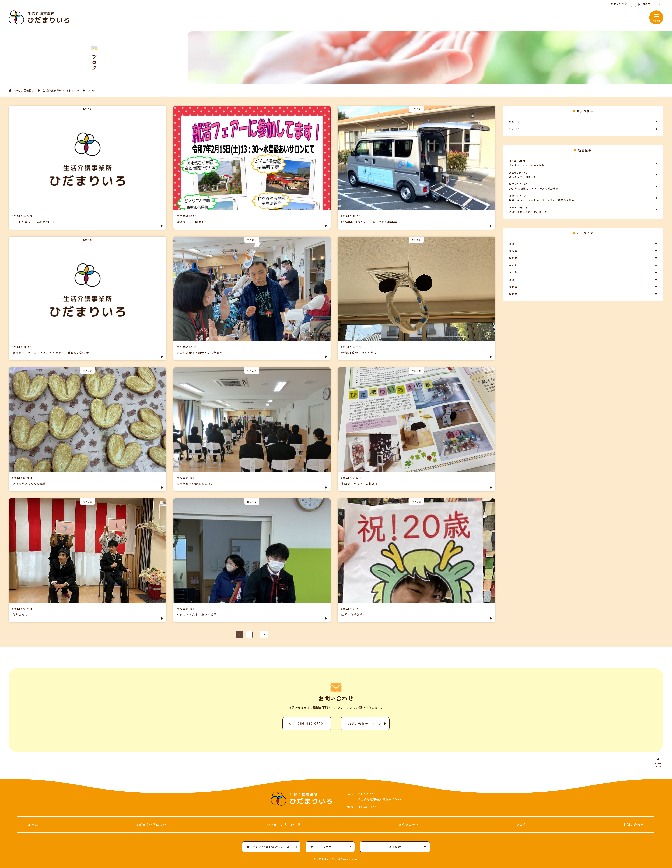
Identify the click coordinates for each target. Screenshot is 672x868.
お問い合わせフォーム (365, 723)
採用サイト (649, 4)
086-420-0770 (310, 723)
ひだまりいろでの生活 (284, 824)
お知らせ (514, 121)
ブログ (521, 824)
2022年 (513, 265)
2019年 (513, 287)
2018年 (513, 294)
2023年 (513, 258)
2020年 (513, 279)
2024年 (513, 251)
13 (264, 635)
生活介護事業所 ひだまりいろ (61, 90)
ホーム (33, 824)
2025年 (513, 243)
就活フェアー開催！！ (522, 175)
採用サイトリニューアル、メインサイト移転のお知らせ (543, 198)
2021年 (513, 272)
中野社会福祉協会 (23, 90)
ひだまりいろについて (152, 824)
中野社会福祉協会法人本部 (271, 847)
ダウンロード (408, 824)
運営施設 (395, 847)
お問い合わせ (619, 4)
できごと (514, 129)
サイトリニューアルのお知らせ (528, 163)
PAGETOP (658, 765)
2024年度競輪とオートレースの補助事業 (534, 186)
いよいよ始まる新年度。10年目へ (529, 209)
